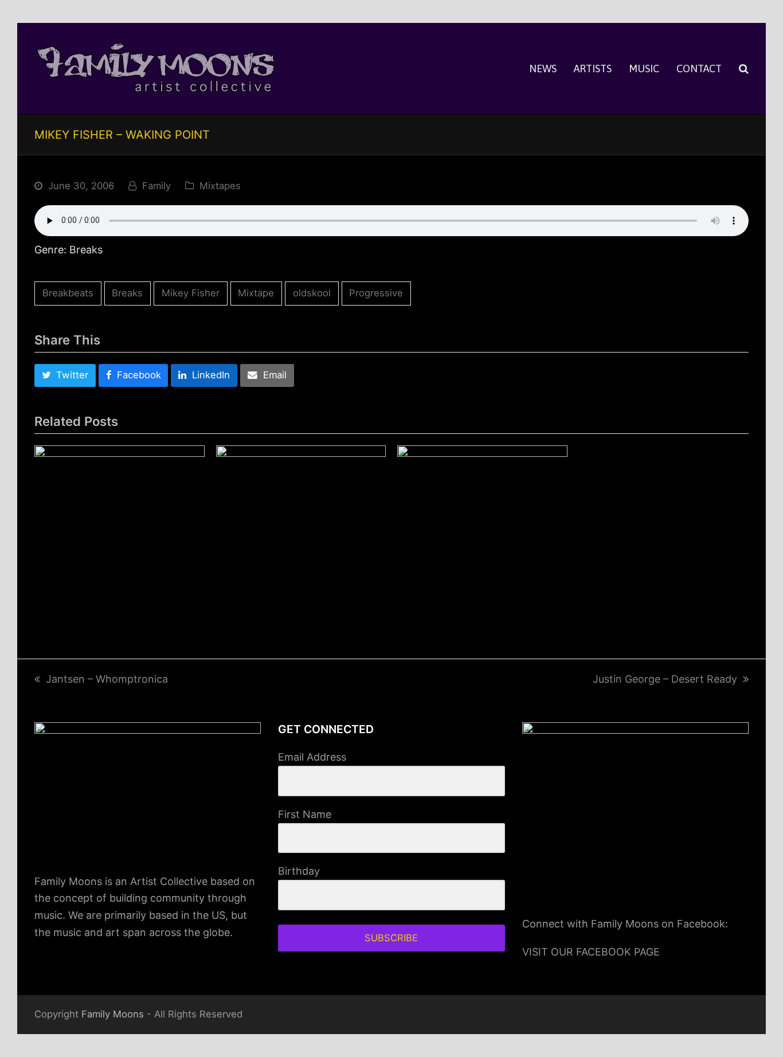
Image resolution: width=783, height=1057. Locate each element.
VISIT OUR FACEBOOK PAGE (591, 952)
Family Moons (112, 1014)
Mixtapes (220, 185)
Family (156, 185)
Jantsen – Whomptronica (107, 679)
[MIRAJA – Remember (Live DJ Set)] (301, 530)
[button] (743, 68)
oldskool (312, 293)
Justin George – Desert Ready (665, 679)
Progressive (376, 293)
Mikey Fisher (191, 293)
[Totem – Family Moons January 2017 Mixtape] (482, 530)
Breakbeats (67, 293)
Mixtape (256, 293)
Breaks (127, 293)
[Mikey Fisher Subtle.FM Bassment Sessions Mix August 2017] (119, 530)
